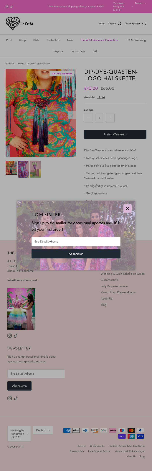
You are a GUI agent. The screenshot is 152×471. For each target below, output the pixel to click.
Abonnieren (76, 254)
